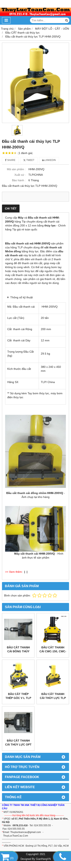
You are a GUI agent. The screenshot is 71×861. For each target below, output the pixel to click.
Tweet (30, 160)
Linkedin (50, 160)
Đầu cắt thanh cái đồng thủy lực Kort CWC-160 (18, 651)
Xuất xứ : (20, 174)
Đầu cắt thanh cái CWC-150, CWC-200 (52, 651)
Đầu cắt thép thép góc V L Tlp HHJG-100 (18, 697)
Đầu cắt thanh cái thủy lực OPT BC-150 (18, 744)
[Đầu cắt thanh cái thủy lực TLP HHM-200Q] (53, 676)
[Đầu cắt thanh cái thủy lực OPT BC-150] (18, 722)
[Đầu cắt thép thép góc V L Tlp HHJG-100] (18, 676)
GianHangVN (43, 859)
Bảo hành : (19, 180)
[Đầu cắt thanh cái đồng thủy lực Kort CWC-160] (18, 629)
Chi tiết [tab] (11, 208)
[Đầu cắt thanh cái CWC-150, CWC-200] (53, 629)
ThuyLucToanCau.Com (15, 835)
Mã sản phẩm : (16, 169)
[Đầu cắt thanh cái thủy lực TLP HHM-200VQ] (35, 83)
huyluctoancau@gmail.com (26, 832)
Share (11, 160)
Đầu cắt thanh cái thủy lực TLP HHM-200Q (53, 697)
